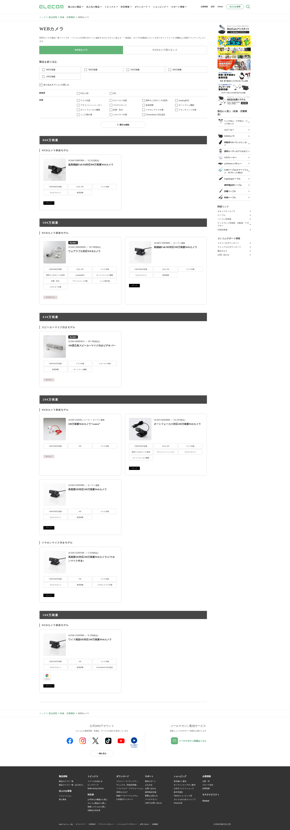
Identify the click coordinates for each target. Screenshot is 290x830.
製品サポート (150, 781)
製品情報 (53, 17)
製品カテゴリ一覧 (66, 781)
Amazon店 (178, 803)
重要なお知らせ (151, 796)
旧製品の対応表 (94, 810)
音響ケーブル (230, 191)
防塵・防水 (118, 110)
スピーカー (229, 130)
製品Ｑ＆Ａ (222, 251)
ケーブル (221, 215)
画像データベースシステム (127, 796)
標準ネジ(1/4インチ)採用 (156, 100)
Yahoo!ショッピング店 (183, 796)
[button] (93, 776)
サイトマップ (80, 824)
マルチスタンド (120, 105)
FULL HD (84, 93)
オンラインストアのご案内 (184, 785)
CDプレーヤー (230, 157)
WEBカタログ (122, 792)
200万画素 (177, 70)
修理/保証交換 (150, 792)
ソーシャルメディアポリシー (127, 824)
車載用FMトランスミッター (235, 143)
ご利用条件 (92, 824)
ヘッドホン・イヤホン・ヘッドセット (236, 122)
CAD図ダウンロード (124, 799)
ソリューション (65, 796)
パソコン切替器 (224, 219)
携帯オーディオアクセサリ (236, 151)
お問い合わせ (223, 255)
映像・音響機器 (67, 17)
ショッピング (159, 7)
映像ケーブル (230, 197)
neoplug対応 (184, 100)
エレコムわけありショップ (184, 799)
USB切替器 (222, 230)
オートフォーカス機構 (90, 110)
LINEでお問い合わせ (153, 803)
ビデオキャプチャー (233, 164)
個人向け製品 (74, 7)
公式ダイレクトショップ (184, 788)
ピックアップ (93, 785)
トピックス (110, 7)
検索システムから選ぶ (97, 807)
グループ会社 (207, 785)
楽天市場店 (178, 792)
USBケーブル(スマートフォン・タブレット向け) (236, 171)
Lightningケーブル (232, 179)
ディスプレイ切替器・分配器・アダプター (233, 224)
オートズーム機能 (186, 105)
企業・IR (206, 781)
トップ (42, 17)
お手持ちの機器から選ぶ (98, 799)
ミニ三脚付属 (86, 114)
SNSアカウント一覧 (66, 824)
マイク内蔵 (85, 100)
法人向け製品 (93, 7)
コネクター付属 (120, 114)
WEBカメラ (229, 136)
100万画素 (50, 76)
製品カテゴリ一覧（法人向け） (71, 785)
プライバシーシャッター (91, 105)
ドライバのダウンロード (228, 243)
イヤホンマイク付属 (154, 110)
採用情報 (206, 788)
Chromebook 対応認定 (155, 114)
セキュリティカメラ (226, 211)
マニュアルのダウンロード (229, 247)
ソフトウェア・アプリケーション (129, 788)
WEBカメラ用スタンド (164, 50)
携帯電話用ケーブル (233, 185)
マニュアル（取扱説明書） (127, 785)
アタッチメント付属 (187, 110)
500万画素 (92, 70)
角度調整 (150, 105)
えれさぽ (148, 785)
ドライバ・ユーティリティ (127, 781)
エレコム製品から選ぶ (97, 803)
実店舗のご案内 (180, 781)
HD (114, 93)
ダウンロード (141, 7)
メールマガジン (151, 799)
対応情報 (125, 7)
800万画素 (50, 70)
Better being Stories (96, 788)
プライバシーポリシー (106, 824)
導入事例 (62, 799)
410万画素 (135, 70)
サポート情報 (177, 7)
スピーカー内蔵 (120, 100)
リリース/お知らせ (95, 781)
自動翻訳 (155, 824)
